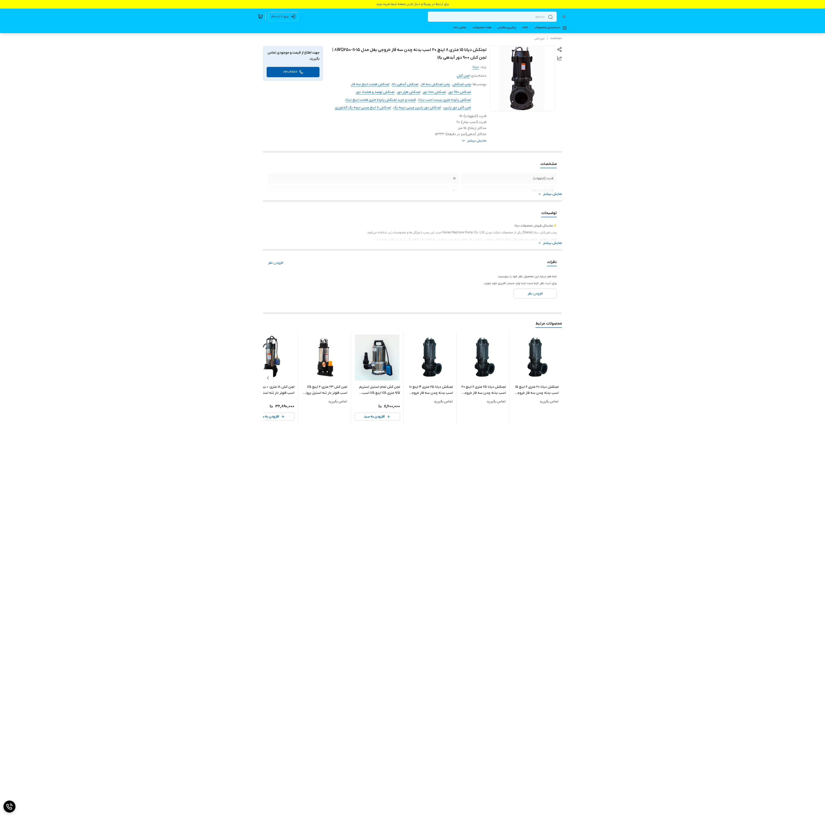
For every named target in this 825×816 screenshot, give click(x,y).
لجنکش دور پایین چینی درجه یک (417, 107)
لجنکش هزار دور (408, 92)
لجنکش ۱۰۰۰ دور (434, 92)
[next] (268, 377)
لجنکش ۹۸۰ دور (459, 92)
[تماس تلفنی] (9, 807)
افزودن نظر (275, 263)
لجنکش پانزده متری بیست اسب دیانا (444, 100)
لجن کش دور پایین (457, 107)
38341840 (556, 38)
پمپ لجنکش (461, 84)
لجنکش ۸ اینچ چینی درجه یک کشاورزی (363, 107)
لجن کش (539, 38)
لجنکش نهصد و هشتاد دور (375, 92)
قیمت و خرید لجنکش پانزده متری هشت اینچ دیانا (380, 100)
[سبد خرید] (260, 16)
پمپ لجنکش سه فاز (435, 84)
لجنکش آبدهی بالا (405, 84)
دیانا (475, 67)
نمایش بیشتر (552, 194)
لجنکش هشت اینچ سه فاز (370, 84)
